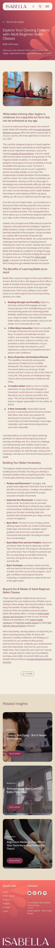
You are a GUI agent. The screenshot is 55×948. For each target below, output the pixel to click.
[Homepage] (16, 6)
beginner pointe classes (27, 623)
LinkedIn (29, 680)
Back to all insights (15, 22)
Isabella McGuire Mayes (22, 153)
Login (5, 911)
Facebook (21, 680)
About (5, 892)
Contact (6, 907)
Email (37, 680)
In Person (7, 900)
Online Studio (9, 896)
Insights (6, 903)
